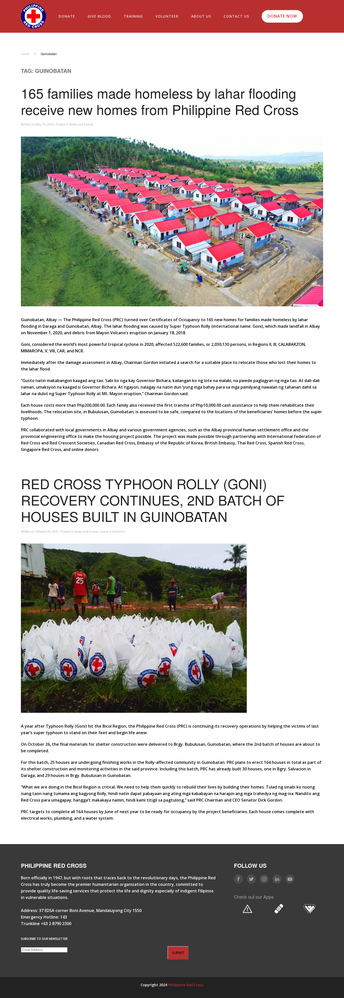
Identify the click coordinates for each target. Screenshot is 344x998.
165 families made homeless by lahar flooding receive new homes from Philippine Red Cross (160, 101)
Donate (67, 16)
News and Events (81, 124)
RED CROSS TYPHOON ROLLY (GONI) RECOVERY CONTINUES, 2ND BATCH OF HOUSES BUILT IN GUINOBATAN (153, 500)
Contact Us (236, 16)
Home (25, 54)
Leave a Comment (112, 531)
